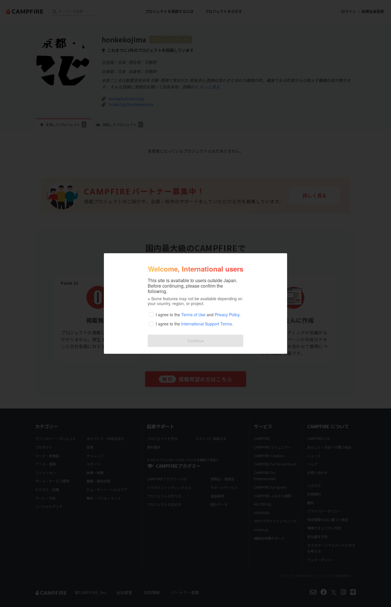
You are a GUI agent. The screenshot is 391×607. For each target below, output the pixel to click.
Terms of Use (193, 314)
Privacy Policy (227, 314)
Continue (195, 340)
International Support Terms (206, 324)
